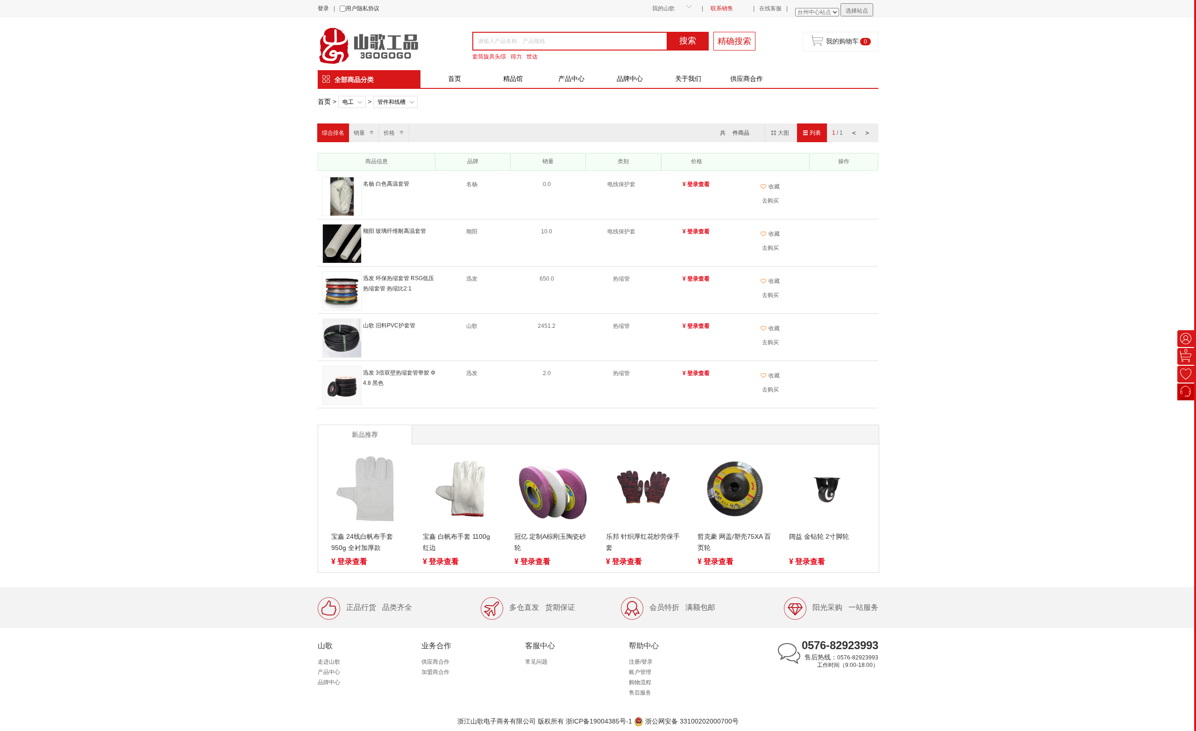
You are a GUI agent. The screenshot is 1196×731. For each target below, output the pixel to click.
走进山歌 (329, 662)
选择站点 (857, 10)
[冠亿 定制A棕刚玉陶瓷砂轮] (551, 490)
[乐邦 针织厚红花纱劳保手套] (643, 490)
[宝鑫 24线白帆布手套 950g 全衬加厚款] (368, 490)
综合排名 (333, 133)
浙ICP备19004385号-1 (599, 721)
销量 (359, 133)
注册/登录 (641, 662)
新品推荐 (365, 434)
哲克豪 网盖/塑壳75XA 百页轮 (734, 542)
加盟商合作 (435, 672)
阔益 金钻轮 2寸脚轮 (819, 536)
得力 (516, 56)
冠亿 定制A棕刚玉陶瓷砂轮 (550, 542)
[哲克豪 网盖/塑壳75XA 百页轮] (735, 490)
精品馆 (513, 78)
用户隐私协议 (362, 8)
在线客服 (770, 8)
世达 (532, 56)
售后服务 (640, 692)
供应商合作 (746, 78)
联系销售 (722, 8)
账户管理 (640, 672)
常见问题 (536, 662)
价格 (389, 133)
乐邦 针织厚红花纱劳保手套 (643, 542)
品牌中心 (630, 78)
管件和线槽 (391, 102)
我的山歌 (663, 8)
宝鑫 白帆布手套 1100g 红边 (456, 542)
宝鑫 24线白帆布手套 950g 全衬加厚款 (362, 542)
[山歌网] (379, 45)
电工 (348, 102)
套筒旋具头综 (489, 56)
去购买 (770, 200)
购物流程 (640, 682)
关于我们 (688, 78)
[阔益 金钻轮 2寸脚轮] (826, 490)
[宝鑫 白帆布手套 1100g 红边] (460, 490)
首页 (454, 78)
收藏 (774, 186)
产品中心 (571, 78)
